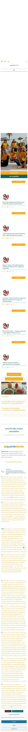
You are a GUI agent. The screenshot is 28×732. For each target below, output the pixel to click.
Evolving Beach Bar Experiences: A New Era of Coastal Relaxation (13, 402)
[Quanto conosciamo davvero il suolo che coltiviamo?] (14, 566)
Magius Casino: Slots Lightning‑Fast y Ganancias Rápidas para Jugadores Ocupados (13, 266)
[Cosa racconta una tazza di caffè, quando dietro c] (14, 670)
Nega (14, 725)
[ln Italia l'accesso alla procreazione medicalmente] (14, 514)
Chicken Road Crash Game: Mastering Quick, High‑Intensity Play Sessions (14, 234)
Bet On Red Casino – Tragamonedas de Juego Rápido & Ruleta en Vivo (14, 332)
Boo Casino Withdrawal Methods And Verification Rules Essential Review (13, 203)
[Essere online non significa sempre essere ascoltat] (14, 696)
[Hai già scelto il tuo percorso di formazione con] (14, 592)
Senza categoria (18, 181)
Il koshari (5, 397)
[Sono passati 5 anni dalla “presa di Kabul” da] (14, 618)
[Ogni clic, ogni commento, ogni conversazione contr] (14, 488)
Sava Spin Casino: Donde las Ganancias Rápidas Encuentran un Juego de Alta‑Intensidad (14, 299)
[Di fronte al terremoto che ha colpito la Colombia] (14, 644)
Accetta (14, 721)
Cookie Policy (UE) (17, 462)
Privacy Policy (9, 462)
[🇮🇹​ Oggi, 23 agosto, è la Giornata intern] (14, 540)
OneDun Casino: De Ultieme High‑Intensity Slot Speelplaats (11, 363)
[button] (26, 62)
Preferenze (14, 729)
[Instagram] (8, 61)
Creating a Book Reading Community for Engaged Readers (13, 409)
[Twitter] (5, 61)
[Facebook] (2, 61)
